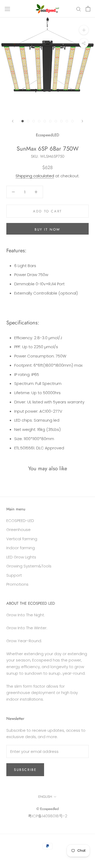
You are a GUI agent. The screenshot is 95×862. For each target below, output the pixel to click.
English (45, 796)
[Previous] (12, 121)
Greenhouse (18, 529)
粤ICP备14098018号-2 (47, 816)
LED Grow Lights (21, 557)
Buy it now (47, 229)
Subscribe (25, 769)
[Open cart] (88, 8)
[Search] (78, 8)
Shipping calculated (35, 176)
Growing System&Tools (28, 566)
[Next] (82, 121)
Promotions (17, 584)
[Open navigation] (7, 9)
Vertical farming (21, 539)
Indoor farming (20, 548)
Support (14, 575)
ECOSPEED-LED (20, 520)
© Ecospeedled (47, 808)
